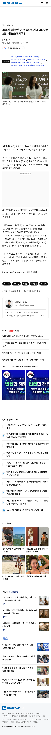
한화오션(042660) (33, 62)
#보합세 (34, 284)
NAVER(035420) (18, 62)
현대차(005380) (17, 56)
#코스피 (6, 284)
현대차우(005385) (32, 56)
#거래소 (43, 284)
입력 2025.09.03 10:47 (20, 43)
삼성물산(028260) (18, 59)
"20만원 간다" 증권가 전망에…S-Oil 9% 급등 (22, 312)
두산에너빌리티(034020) (36, 59)
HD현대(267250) (18, 65)
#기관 (25, 284)
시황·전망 (10, 25)
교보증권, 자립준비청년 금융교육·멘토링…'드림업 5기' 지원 (26, 316)
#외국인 (16, 284)
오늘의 (10, 592)
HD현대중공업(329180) (35, 65)
